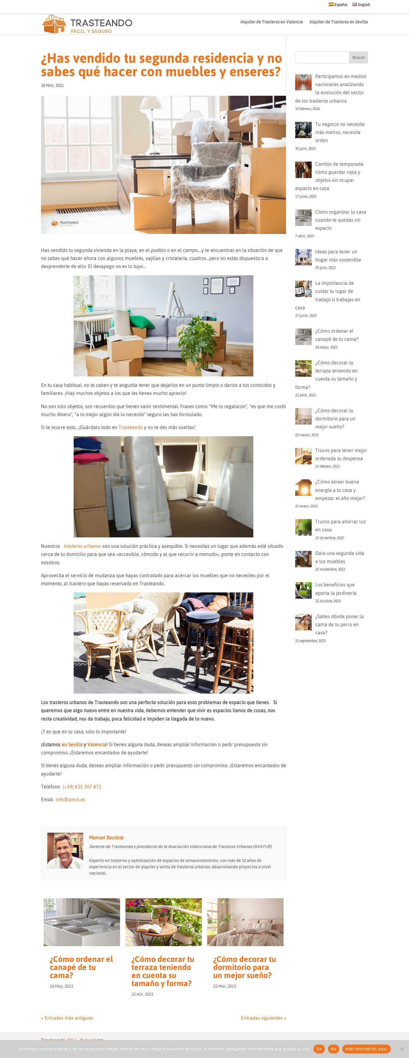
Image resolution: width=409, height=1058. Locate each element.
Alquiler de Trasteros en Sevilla (339, 22)
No (334, 1048)
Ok (319, 1048)
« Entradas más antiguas (67, 1018)
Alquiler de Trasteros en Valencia (271, 22)
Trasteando (131, 427)
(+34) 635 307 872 (82, 786)
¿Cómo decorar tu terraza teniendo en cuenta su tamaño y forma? (162, 971)
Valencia (96, 744)
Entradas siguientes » (263, 1018)
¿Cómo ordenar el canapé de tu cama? (81, 967)
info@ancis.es (70, 799)
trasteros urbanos (82, 546)
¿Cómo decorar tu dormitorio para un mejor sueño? (244, 967)
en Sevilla (72, 744)
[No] (402, 1049)
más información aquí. (366, 1048)
